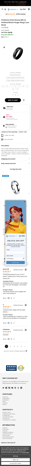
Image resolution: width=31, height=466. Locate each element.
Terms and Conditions (9, 414)
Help (4, 401)
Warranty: (15, 72)
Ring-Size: (15, 84)
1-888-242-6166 (9, 135)
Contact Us (6, 418)
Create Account (7, 434)
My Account (6, 435)
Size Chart (6, 429)
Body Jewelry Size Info (8, 163)
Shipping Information (8, 159)
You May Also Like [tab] (15, 169)
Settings (15, 456)
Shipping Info (6, 415)
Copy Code (21, 4)
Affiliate (5, 403)
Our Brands (6, 398)
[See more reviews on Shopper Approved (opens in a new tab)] (14, 298)
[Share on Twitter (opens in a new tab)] (11, 298)
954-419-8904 (8, 139)
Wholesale (6, 400)
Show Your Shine (7, 438)
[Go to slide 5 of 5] (2, 193)
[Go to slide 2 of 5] (29, 193)
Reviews (5, 428)
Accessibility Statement (9, 420)
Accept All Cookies (15, 463)
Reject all (15, 460)
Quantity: (15, 92)
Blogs (4, 404)
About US (5, 397)
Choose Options (16, 191)
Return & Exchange (8, 417)
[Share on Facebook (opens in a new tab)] (9, 298)
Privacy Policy (7, 412)
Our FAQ (5, 431)
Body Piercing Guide (8, 437)
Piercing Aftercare (8, 432)
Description (5, 145)
